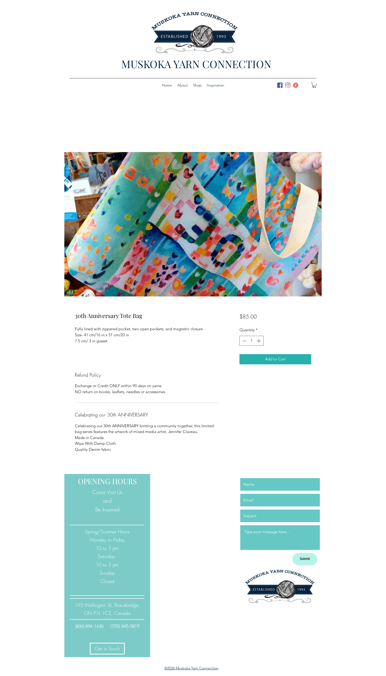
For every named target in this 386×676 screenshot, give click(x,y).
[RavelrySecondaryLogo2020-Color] (295, 85)
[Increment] (259, 341)
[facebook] (280, 85)
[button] (314, 85)
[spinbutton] (251, 341)
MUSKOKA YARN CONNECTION (196, 64)
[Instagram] (287, 85)
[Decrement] (243, 341)
